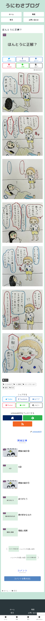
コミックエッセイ (30, 384)
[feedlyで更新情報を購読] (32, 417)
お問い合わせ (33, 613)
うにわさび (8, 384)
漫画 (6, 387)
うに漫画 (18, 384)
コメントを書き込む (22, 579)
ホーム (12, 609)
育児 (6, 380)
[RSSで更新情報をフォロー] (22, 424)
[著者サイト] (12, 417)
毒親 (32, 609)
